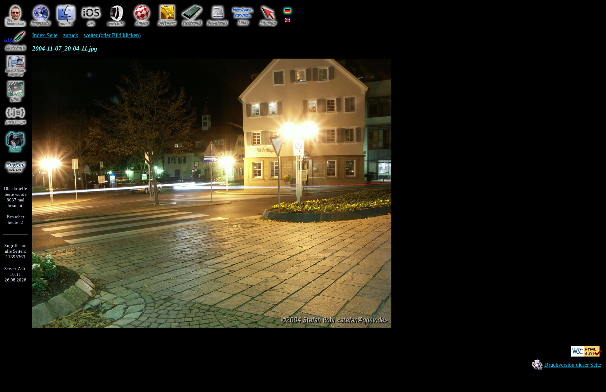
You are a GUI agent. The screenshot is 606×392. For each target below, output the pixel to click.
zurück (70, 35)
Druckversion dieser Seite (572, 365)
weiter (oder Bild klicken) (112, 35)
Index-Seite (45, 35)
